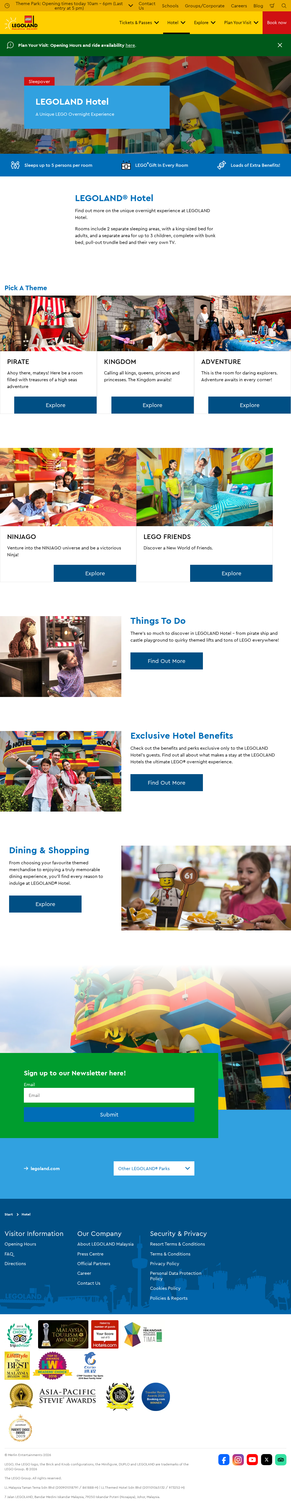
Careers (239, 6)
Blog (258, 6)
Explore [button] (201, 22)
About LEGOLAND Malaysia (105, 1244)
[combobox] (154, 1168)
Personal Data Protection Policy (175, 1275)
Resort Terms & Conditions (177, 1244)
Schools (170, 6)
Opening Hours (20, 1244)
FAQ (9, 1253)
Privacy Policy (164, 1263)
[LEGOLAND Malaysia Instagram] (238, 1459)
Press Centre (90, 1253)
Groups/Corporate (205, 6)
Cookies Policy (165, 1288)
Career (84, 1273)
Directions (15, 1263)
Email (29, 1084)
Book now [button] (277, 22)
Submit (109, 1114)
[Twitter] (266, 1459)
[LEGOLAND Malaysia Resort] (224, 1459)
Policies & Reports (169, 1298)
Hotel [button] (172, 22)
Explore (55, 404)
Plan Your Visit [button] (237, 22)
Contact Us (88, 1283)
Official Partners (93, 1263)
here (130, 45)
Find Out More (166, 660)
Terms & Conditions (170, 1253)
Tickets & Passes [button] (135, 22)
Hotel (26, 1214)
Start (9, 1214)
